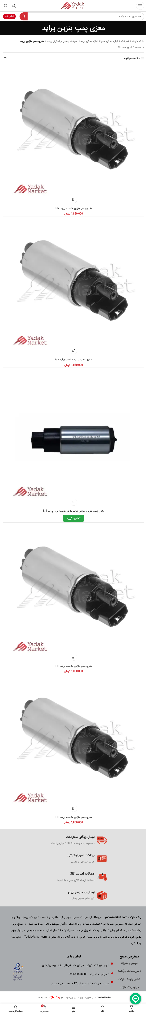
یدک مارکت (138, 41)
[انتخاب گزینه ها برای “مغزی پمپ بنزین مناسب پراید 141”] (73, 657)
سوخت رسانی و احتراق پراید (62, 41)
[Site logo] (73, 5)
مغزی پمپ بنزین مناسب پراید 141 (73, 666)
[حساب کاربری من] (14, 6)
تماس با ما (9, 16)
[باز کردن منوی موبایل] (140, 6)
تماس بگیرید (73, 518)
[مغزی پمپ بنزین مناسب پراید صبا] (73, 286)
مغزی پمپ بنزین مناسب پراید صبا (73, 359)
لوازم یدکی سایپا (109, 41)
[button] (73, 199)
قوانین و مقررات (129, 963)
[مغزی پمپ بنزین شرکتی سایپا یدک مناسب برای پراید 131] (73, 438)
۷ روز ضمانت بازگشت (129, 971)
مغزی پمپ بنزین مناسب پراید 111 (73, 817)
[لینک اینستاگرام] (5, 6)
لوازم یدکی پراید (89, 41)
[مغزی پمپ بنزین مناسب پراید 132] (73, 135)
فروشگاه (125, 41)
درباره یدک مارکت (129, 987)
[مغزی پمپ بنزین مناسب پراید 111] (73, 744)
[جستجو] (24, 16)
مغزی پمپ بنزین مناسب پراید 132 (73, 208)
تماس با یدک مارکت (129, 979)
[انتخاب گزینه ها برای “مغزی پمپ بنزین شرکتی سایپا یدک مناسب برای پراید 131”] (73, 502)
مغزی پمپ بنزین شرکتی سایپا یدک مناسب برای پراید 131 (74, 511)
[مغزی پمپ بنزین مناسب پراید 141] (73, 593)
